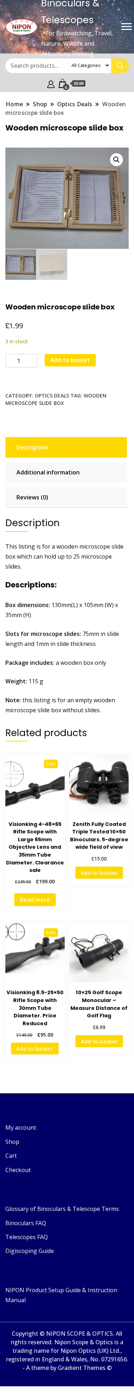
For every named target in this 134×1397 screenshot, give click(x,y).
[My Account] (51, 83)
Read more (35, 900)
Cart (11, 1156)
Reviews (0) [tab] (32, 497)
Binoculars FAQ (25, 1223)
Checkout (18, 1170)
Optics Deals (52, 395)
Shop (12, 1142)
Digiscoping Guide (29, 1251)
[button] (116, 159)
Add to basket (70, 360)
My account (20, 1127)
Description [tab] (32, 447)
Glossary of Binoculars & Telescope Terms (62, 1209)
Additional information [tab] (48, 472)
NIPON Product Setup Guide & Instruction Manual (61, 1295)
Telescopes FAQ (26, 1237)
